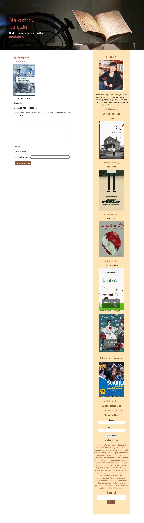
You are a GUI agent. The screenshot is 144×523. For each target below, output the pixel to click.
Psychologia (110, 480)
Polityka (116, 465)
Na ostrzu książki (22, 23)
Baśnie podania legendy (117, 445)
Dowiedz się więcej (111, 163)
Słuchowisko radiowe (106, 483)
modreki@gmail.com (111, 109)
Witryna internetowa (23, 157)
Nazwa (18, 146)
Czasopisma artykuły (110, 450)
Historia (98, 458)
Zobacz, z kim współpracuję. (111, 410)
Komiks (110, 460)
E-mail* (111, 427)
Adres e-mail (20, 152)
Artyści (104, 445)
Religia (118, 480)
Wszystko (118, 488)
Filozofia (122, 455)
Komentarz (19, 119)
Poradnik (115, 468)
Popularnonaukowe (104, 468)
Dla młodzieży (100, 453)
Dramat (109, 453)
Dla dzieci (124, 450)
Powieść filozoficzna (112, 470)
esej (114, 453)
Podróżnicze (101, 465)
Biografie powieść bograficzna (109, 448)
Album (98, 445)
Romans (124, 480)
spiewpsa (21, 57)
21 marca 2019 (19, 61)
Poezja (109, 465)
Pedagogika (122, 463)
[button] (100, 285)
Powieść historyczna (111, 473)
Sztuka (106, 485)
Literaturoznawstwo (109, 463)
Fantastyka (107, 455)
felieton (115, 455)
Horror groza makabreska (111, 458)
